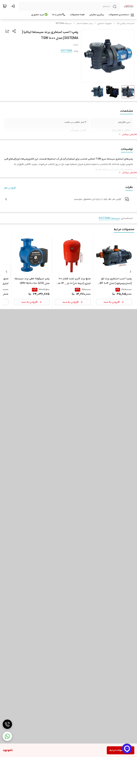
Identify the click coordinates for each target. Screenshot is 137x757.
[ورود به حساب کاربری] (13, 6)
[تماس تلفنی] (7, 724)
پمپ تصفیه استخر (85, 23)
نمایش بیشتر (129, 134)
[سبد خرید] (5, 6)
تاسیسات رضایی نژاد (125, 23)
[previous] (130, 271)
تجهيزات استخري (104, 23)
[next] (7, 271)
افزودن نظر (10, 188)
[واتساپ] (7, 736)
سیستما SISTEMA (64, 23)
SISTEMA (66, 51)
